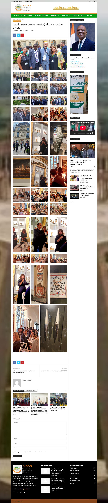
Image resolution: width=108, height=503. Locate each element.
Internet (72, 483)
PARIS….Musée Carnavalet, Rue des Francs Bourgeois (24, 371)
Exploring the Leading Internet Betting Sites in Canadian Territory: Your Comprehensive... (57, 471)
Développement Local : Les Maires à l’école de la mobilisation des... (80, 162)
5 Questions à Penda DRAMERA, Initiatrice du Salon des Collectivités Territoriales (86, 178)
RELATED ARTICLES (18, 390)
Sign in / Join (28, 1)
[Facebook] (87, 1)
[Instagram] (90, 1)
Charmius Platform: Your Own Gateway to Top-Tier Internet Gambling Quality (58, 480)
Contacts (89, 15)
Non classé (73, 476)
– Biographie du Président (76, 63)
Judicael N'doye (18, 30)
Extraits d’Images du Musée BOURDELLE (54, 371)
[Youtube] (95, 1)
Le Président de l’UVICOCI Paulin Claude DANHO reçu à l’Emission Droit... (87, 187)
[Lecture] (72, 133)
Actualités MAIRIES (75, 470)
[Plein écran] (93, 133)
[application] (82, 128)
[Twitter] (92, 1)
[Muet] (90, 133)
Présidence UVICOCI (41, 15)
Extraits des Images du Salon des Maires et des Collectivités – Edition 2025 (58, 408)
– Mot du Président (74, 61)
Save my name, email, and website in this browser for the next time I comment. (34, 452)
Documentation (78, 15)
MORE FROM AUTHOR (31, 390)
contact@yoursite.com (24, 489)
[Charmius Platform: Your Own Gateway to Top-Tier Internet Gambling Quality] (45, 481)
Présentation (26, 15)
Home (14, 19)
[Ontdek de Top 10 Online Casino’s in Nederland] (45, 489)
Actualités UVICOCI (75, 473)
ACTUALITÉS (65, 15)
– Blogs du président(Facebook (77, 66)
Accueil (16, 15)
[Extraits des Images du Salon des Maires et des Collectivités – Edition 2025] (58, 399)
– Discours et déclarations (76, 65)
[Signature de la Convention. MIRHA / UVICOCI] (74, 196)
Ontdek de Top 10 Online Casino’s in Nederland (57, 487)
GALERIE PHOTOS (16, 21)
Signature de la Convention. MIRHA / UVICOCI (87, 194)
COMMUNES (54, 15)
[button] (94, 16)
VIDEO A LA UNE (74, 157)
